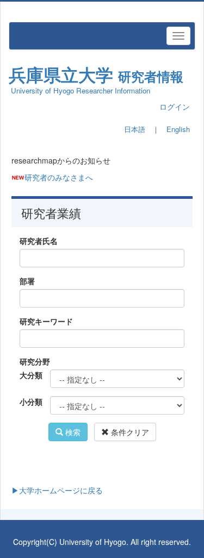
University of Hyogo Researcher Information (80, 90)
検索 (72, 432)
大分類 (31, 374)
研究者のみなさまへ (58, 177)
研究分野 (35, 361)
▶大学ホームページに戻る (57, 490)
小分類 (31, 401)
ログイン (174, 106)
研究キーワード (46, 321)
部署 (27, 280)
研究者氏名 (39, 240)
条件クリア (129, 432)
